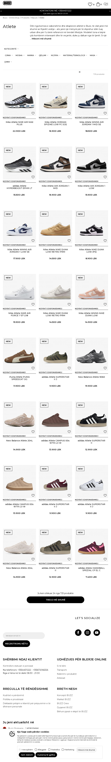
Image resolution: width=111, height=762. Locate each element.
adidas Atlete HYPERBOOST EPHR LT (19, 187)
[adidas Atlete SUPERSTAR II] (91, 417)
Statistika (55, 750)
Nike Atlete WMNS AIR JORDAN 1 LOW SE (19, 250)
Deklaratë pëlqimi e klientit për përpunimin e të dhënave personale (26, 705)
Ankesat (61, 678)
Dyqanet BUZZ (64, 707)
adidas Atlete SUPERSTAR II (91, 441)
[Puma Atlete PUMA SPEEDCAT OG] (19, 354)
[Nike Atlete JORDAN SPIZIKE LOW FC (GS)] (55, 99)
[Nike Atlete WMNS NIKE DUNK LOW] (91, 290)
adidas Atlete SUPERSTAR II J (55, 378)
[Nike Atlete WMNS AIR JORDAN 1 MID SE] (91, 99)
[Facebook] (78, 632)
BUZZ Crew (63, 703)
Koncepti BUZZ (65, 695)
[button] (11, 49)
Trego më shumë (55, 599)
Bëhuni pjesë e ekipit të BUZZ (72, 711)
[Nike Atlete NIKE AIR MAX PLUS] (19, 99)
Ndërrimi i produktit (67, 674)
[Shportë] (98, 5)
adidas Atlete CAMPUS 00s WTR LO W (55, 441)
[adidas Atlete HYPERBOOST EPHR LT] (19, 163)
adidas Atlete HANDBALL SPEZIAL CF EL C (91, 569)
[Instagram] (87, 632)
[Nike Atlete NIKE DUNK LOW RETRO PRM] (55, 226)
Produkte (25, 18)
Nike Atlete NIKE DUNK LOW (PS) (91, 250)
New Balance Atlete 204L (19, 440)
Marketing (69, 750)
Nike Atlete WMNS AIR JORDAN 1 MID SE (91, 123)
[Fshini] (79, 72)
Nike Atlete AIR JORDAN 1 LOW (91, 187)
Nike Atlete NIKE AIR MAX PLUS (19, 123)
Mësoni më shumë (41, 38)
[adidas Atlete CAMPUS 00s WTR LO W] (55, 417)
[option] (55, 11)
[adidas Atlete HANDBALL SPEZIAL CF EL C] (91, 545)
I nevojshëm (27, 750)
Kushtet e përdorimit (13, 695)
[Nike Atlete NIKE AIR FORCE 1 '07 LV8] (19, 290)
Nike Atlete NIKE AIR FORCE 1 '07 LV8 (19, 314)
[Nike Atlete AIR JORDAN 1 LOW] (91, 163)
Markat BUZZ (64, 699)
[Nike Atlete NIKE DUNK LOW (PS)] (91, 226)
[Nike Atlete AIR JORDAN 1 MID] (55, 163)
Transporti (62, 670)
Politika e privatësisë (13, 699)
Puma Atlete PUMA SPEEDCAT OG (19, 378)
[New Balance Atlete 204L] (19, 417)
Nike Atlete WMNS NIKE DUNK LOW (91, 314)
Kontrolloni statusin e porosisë (18, 666)
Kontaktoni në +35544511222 (55, 10)
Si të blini (61, 666)
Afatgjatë (42, 750)
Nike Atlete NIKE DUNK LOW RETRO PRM (55, 250)
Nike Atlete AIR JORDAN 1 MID (55, 187)
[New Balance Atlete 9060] (91, 354)
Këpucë (34, 18)
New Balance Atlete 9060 (91, 377)
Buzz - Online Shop (11, 18)
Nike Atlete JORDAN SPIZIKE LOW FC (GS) (55, 123)
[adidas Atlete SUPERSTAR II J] (55, 354)
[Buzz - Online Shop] (7, 4)
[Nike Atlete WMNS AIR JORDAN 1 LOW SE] (19, 226)
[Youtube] (97, 632)
